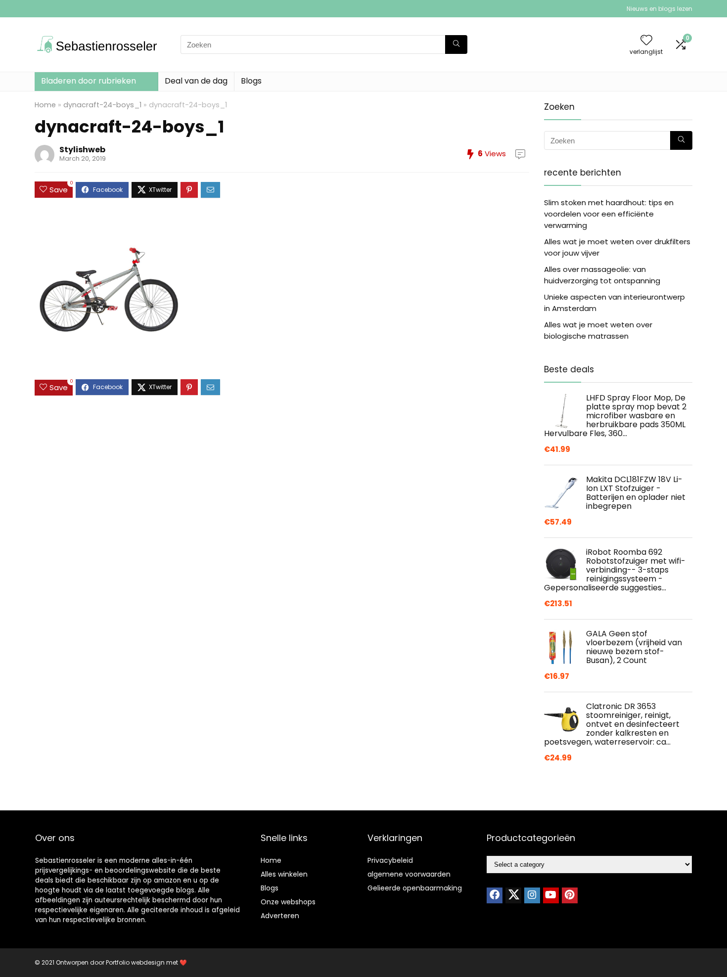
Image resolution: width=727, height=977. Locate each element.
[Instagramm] (532, 895)
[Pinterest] (570, 895)
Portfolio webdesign (135, 962)
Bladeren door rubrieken (88, 81)
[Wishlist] (646, 41)
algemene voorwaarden (409, 874)
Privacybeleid (390, 860)
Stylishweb (82, 149)
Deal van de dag (196, 81)
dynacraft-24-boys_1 (102, 105)
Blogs (251, 81)
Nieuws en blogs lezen (659, 8)
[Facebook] (494, 895)
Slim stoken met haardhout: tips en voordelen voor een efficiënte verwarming (609, 213)
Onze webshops (288, 902)
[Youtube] (551, 895)
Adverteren (280, 916)
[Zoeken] (456, 44)
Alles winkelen (284, 874)
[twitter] (513, 895)
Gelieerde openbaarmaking (414, 888)
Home (45, 105)
